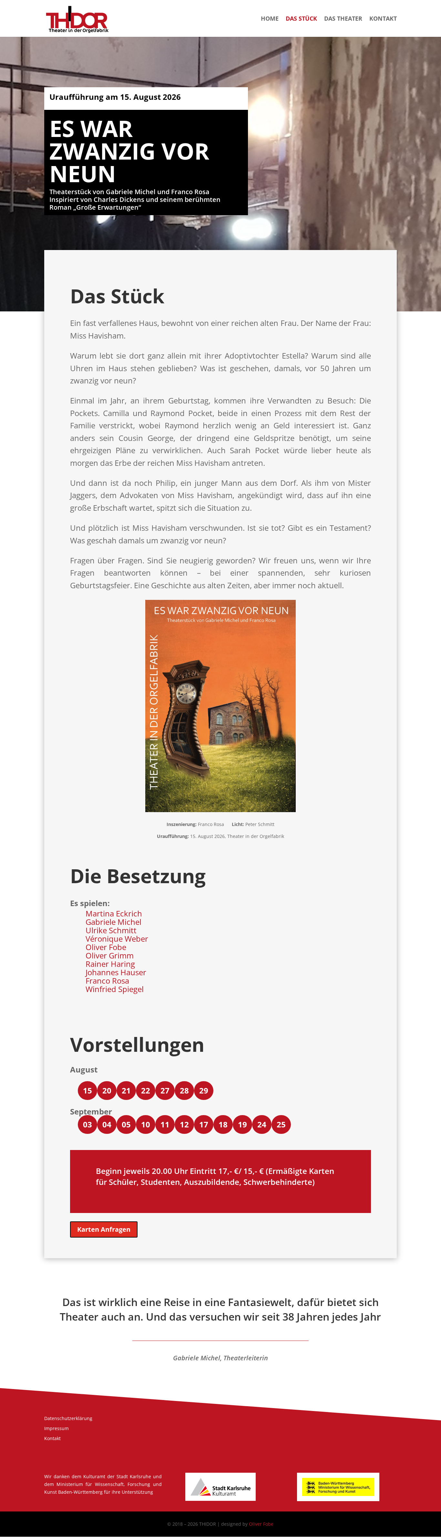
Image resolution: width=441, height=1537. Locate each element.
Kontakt (383, 19)
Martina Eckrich (114, 913)
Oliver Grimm (110, 955)
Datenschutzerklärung (68, 1418)
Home (270, 19)
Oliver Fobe (106, 947)
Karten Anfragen (103, 1229)
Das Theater (343, 19)
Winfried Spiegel (115, 989)
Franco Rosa (107, 980)
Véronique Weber (117, 938)
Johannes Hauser (116, 972)
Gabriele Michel (113, 921)
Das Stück (301, 19)
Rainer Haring (110, 963)
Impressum (56, 1428)
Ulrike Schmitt (111, 930)
